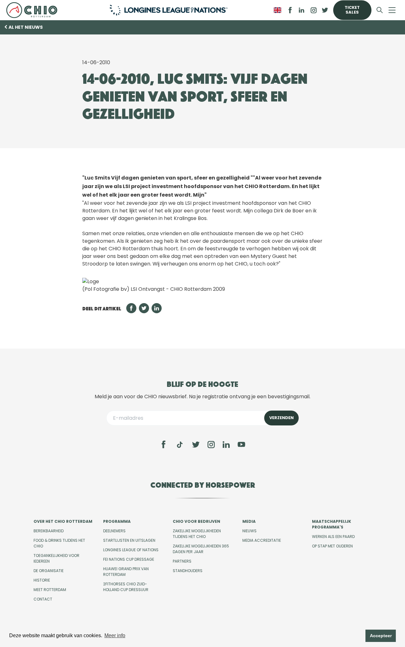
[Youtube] (241, 444)
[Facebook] (163, 444)
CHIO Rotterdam (34, 10)
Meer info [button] (114, 635)
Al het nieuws (26, 27)
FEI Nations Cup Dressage (128, 559)
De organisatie (49, 570)
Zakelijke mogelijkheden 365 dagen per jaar (201, 548)
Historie (42, 580)
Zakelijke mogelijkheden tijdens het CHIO (197, 533)
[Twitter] (196, 444)
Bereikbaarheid (49, 531)
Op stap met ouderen (332, 546)
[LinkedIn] (301, 10)
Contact (43, 599)
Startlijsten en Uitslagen (129, 540)
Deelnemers (114, 531)
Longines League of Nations (131, 549)
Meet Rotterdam (50, 589)
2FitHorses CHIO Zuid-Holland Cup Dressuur (125, 586)
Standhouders (187, 570)
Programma (117, 521)
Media (249, 521)
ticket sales (352, 9)
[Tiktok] (179, 444)
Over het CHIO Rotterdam (63, 521)
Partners (182, 561)
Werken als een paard (333, 536)
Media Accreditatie (261, 540)
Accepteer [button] (381, 635)
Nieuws (249, 531)
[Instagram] (211, 444)
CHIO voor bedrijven (196, 521)
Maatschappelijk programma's (331, 524)
